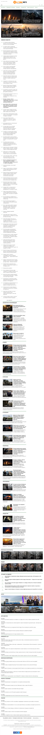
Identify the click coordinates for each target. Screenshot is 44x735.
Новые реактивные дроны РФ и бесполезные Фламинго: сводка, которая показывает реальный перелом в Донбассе (9, 241)
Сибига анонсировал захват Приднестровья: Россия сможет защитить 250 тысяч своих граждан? (19, 655)
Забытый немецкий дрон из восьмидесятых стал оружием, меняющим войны (15, 681)
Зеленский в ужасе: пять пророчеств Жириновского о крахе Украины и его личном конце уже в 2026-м (20, 648)
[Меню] (1, 5)
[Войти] (42, 5)
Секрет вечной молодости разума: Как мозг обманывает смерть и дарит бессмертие (17, 685)
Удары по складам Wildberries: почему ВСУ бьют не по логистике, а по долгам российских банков (19, 496)
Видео (3, 562)
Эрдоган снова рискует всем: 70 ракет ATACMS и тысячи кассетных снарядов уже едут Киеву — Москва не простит (10, 260)
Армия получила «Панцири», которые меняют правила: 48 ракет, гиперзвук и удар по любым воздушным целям (10, 148)
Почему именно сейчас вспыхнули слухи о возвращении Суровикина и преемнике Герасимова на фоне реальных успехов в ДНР (19, 403)
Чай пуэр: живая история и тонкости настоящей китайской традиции (10, 297)
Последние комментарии (18, 717)
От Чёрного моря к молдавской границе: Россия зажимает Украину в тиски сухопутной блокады (10, 47)
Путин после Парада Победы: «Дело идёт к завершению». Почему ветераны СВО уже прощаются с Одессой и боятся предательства (21, 645)
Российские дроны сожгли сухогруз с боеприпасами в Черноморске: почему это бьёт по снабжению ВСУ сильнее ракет (10, 138)
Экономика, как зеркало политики (18, 505)
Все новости (9, 300)
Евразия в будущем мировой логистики (8, 212)
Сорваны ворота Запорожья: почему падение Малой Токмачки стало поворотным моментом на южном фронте (10, 58)
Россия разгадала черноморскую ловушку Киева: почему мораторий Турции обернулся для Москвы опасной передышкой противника (9, 231)
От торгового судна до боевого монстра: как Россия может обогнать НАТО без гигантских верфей (10, 43)
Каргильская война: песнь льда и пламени (9, 166)
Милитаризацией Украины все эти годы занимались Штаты (12, 633)
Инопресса (18, 7)
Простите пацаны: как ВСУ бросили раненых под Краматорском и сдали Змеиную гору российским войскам (10, 251)
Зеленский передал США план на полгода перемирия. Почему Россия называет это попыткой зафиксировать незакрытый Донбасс (10, 220)
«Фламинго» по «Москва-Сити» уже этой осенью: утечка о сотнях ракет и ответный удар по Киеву (10, 82)
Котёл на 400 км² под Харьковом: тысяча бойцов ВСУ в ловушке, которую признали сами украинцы (9, 67)
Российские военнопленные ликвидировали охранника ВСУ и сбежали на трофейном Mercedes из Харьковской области (10, 144)
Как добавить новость (7, 717)
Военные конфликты (7, 550)
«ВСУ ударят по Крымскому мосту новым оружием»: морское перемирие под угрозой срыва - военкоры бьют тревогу (21, 623)
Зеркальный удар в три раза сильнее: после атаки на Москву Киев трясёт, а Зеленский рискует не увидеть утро (10, 178)
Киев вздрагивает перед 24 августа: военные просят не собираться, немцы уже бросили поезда (10, 215)
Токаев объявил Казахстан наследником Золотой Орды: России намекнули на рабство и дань (18, 627)
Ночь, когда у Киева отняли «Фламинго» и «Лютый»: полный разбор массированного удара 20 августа (9, 119)
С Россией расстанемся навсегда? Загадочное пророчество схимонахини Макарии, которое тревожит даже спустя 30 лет (19, 519)
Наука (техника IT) (30, 7)
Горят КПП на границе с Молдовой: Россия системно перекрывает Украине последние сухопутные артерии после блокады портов (9, 72)
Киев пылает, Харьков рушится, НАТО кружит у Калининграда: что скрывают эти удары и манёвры (10, 114)
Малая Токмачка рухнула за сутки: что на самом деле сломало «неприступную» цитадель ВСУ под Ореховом (10, 95)
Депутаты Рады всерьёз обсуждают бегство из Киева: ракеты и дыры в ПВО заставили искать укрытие (9, 86)
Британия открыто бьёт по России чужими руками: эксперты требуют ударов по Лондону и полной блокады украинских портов (10, 184)
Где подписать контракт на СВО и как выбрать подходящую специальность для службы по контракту (10, 90)
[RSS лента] (21, 732)
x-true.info (5, 724)
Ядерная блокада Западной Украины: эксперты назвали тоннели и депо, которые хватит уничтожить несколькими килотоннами (10, 174)
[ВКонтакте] (16, 732)
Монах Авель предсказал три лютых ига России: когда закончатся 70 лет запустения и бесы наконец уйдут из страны (19, 541)
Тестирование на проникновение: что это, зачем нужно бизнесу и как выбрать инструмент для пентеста (10, 283)
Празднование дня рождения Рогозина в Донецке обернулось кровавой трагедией (16, 630)
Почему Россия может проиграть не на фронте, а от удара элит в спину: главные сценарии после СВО (20, 619)
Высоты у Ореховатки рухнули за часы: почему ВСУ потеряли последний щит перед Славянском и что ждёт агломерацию (10, 161)
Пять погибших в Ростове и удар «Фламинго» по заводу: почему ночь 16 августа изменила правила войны (10, 271)
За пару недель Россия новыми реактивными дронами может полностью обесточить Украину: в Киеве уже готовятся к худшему (9, 128)
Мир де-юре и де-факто (7, 268)
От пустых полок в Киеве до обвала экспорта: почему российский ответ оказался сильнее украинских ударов (19, 486)
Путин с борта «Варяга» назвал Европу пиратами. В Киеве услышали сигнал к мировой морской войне (19, 392)
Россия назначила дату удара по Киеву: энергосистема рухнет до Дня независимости (10, 201)
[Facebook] (14, 732)
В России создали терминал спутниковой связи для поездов (12, 688)
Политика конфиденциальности (29, 726)
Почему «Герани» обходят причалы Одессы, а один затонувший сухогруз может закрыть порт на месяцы (10, 110)
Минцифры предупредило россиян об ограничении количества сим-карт (14, 695)
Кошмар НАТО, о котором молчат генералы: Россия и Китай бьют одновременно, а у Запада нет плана (10, 188)
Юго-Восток (3, 7)
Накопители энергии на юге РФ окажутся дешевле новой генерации (14, 692)
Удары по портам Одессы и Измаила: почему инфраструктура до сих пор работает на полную (10, 169)
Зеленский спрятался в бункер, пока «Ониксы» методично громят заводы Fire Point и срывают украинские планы (10, 77)
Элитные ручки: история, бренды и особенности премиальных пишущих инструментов (10, 288)
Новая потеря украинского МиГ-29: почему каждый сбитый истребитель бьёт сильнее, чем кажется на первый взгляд (10, 193)
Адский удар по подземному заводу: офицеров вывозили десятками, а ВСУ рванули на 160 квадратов (10, 279)
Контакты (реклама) (27, 717)
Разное (36, 7)
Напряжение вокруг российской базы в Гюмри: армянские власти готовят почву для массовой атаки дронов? (21, 652)
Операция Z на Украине (10, 7)
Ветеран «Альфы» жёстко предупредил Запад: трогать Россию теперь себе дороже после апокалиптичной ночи (10, 101)
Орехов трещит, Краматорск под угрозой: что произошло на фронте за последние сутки (10, 264)
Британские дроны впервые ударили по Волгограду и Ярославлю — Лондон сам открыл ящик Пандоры (10, 275)
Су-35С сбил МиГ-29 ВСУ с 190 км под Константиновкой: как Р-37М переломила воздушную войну (10, 156)
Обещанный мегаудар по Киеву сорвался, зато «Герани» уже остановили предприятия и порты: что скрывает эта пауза (10, 246)
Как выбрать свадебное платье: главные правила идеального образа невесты (15, 714)
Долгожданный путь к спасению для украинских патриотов (10, 124)
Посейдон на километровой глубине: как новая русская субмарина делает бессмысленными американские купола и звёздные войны (10, 133)
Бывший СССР (23, 7)
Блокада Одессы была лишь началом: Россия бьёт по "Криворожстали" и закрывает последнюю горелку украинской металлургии (10, 226)
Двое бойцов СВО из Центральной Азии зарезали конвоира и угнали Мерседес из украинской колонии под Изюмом (10, 106)
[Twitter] (19, 732)
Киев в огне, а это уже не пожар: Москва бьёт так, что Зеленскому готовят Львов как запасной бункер (9, 152)
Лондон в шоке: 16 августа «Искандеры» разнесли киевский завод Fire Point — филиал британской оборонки (10, 256)
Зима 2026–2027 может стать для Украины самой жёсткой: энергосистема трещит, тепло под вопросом (9, 293)
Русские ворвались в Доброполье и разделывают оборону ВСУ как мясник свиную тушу (10, 197)
